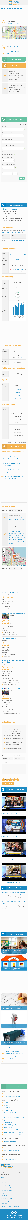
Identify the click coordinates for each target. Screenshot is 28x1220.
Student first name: (8, 139)
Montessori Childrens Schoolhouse (15, 532)
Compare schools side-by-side (12, 1096)
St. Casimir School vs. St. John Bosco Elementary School (16, 517)
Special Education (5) (9, 1120)
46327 (17, 23)
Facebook (15, 1212)
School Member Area (6, 1198)
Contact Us (4, 1196)
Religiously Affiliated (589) (11, 1130)
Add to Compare (8, 597)
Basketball (18, 389)
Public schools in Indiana (10, 1148)
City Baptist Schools (16, 536)
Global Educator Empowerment (13, 1056)
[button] (14, 31)
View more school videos (14, 883)
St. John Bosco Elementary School (17, 534)
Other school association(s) (18, 254)
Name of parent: (7, 133)
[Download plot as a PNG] (24, 302)
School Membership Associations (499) (14, 1132)
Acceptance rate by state (10, 1159)
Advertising (4, 1204)
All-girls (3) (6, 1105)
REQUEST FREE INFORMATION (16, 446)
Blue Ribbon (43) (8, 1103)
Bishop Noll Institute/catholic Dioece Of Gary (17, 539)
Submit (22, 178)
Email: (4, 127)
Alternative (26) (8, 1122)
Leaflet (17, 38)
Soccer (18, 396)
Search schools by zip (9, 1094)
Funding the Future (10, 1059)
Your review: (4, 762)
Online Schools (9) (8, 1127)
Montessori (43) (8, 1110)
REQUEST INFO (16, 59)
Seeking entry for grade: (9, 164)
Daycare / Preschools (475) (11, 1113)
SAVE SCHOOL (16, 65)
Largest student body (17, 241)
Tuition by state (8, 1157)
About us (3, 1180)
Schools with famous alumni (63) (12, 1135)
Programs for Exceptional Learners (14, 1054)
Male (5, 154)
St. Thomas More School (16, 542)
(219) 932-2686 (14, 47)
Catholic (17, 260)
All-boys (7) (7, 1108)
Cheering (18, 393)
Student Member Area (7, 1188)
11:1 (21, 358)
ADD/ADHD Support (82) (10, 1125)
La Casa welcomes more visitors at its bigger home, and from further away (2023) (13, 893)
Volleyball (18, 399)
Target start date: (7, 171)
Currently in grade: (7, 158)
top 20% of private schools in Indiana (13, 231)
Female (11, 154)
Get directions (13, 42)
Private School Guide (6, 1190)
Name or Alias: (17, 755)
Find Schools (4, 1183)
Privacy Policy (18, 1218)
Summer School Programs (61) (12, 1115)
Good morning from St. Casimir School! (10, 813)
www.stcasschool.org (13, 51)
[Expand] (4, 555)
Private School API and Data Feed (10, 1206)
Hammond (10, 23)
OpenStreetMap (23, 38)
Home (2, 1177)
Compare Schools (5, 1193)
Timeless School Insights (11, 1061)
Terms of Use (9, 1218)
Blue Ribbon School (17, 270)
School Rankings (5, 1185)
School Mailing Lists (6, 1201)
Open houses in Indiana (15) (11, 1141)
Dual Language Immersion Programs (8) (14, 1118)
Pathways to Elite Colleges (12, 1051)
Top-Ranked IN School (11, 209)
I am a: (3, 755)
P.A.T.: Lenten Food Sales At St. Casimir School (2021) (13, 902)
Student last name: (8, 145)
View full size (5, 42)
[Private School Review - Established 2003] (14, 2)
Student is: (5, 152)
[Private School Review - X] (12, 1212)
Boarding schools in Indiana (11, 1150)
